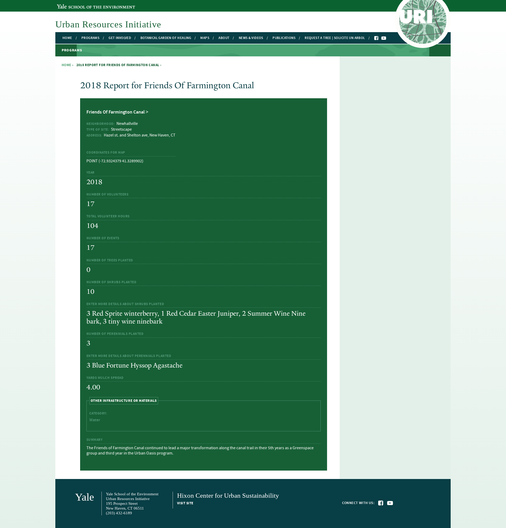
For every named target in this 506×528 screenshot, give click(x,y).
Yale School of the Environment (85, 3)
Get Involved (120, 38)
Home (67, 38)
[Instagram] (389, 38)
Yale (84, 497)
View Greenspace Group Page (112, 141)
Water (94, 420)
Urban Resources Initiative (108, 24)
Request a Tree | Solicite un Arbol (335, 38)
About (223, 38)
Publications (284, 38)
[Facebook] (376, 38)
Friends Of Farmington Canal (115, 112)
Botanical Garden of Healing (165, 38)
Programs (90, 38)
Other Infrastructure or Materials (124, 400)
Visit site (185, 503)
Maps (204, 38)
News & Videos (251, 38)
